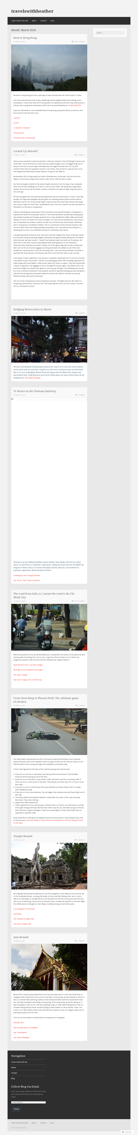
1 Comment (81, 313)
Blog (52, 21)
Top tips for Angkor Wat (22, 924)
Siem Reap (17, 914)
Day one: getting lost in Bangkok (25, 1028)
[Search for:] (110, 33)
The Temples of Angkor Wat (23, 919)
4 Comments (81, 941)
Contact (43, 21)
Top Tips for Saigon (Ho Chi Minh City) (27, 680)
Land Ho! (16, 118)
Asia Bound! (21, 937)
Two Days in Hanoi (32, 378)
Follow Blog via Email (25, 1086)
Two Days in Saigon (20, 675)
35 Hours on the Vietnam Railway (34, 391)
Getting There (18, 1023)
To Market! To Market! (21, 128)
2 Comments (81, 155)
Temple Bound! (22, 836)
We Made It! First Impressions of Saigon (28, 670)
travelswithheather (32, 11)
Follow (16, 1109)
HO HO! (16, 123)
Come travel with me (19, 21)
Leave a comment (79, 41)
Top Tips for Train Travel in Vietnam (26, 580)
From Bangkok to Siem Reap (24, 909)
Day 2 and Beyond (19, 1032)
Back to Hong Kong (25, 37)
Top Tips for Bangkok (21, 1038)
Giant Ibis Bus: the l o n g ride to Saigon (28, 665)
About (34, 21)
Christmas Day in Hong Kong (24, 138)
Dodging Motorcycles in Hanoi (32, 309)
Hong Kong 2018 (74, 105)
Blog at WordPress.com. (19, 1128)
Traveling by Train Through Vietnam (26, 575)
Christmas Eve (18, 133)
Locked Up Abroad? (25, 151)
